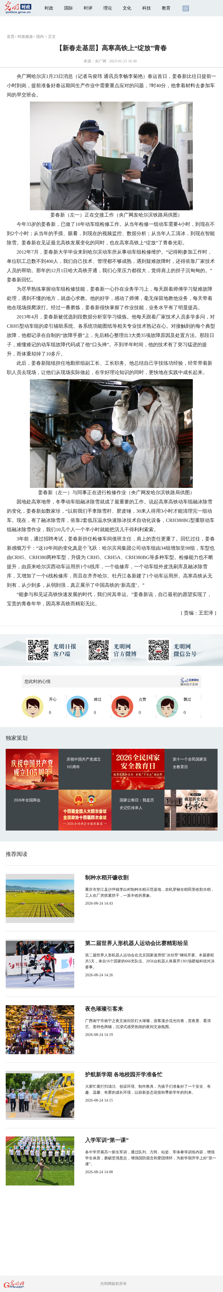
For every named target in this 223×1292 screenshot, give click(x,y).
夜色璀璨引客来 (104, 1009)
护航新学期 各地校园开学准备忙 (124, 1074)
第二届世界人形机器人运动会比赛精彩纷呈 (136, 943)
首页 (10, 37)
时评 (88, 8)
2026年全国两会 (27, 800)
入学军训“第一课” (107, 1140)
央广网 (100, 61)
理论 (107, 8)
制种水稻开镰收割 (107, 877)
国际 (68, 8)
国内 (40, 37)
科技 (146, 8)
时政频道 (25, 37)
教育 (166, 8)
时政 (49, 8)
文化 (127, 8)
